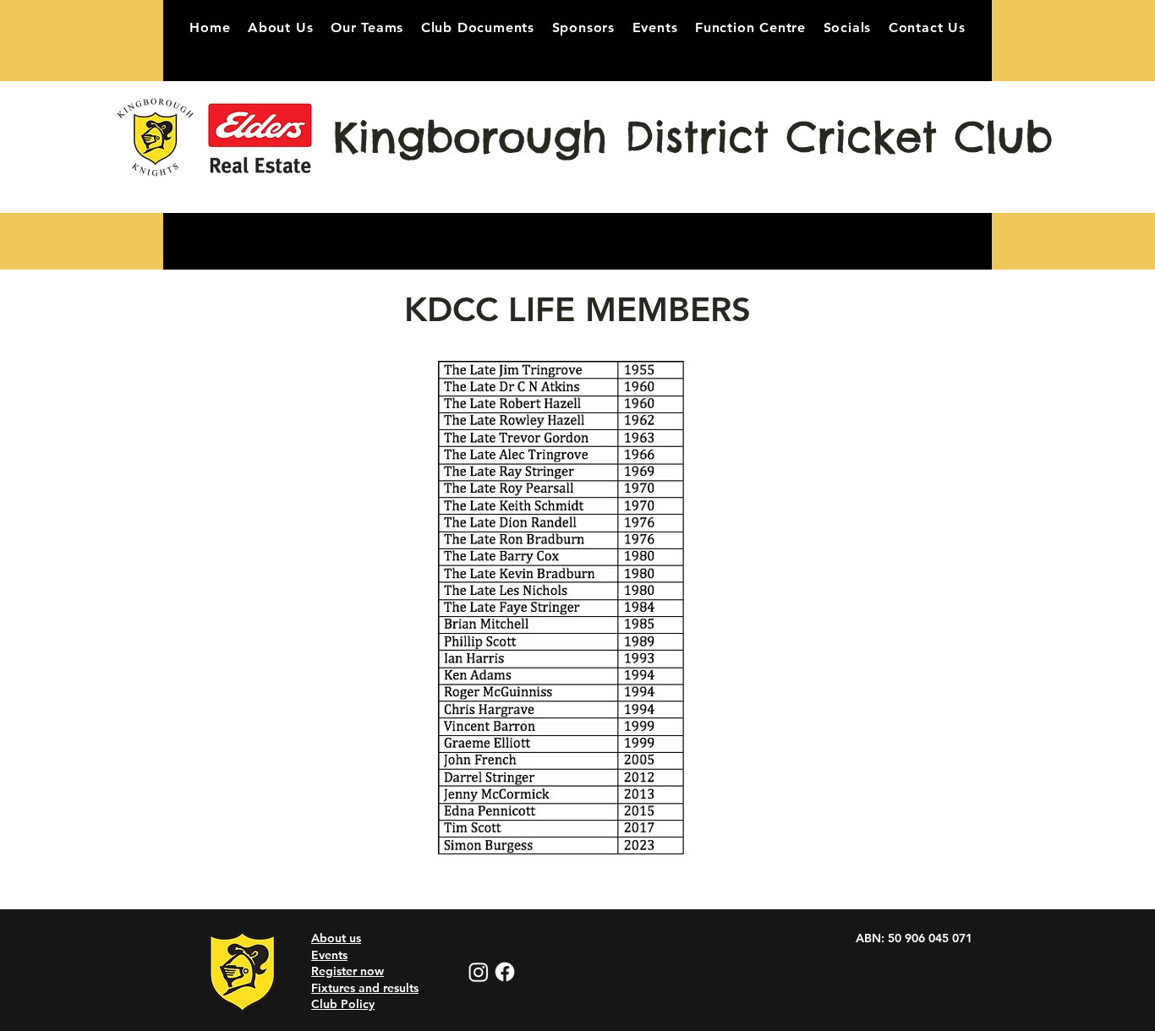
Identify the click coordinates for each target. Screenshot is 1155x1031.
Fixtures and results (365, 988)
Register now (347, 971)
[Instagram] (478, 972)
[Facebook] (504, 972)
